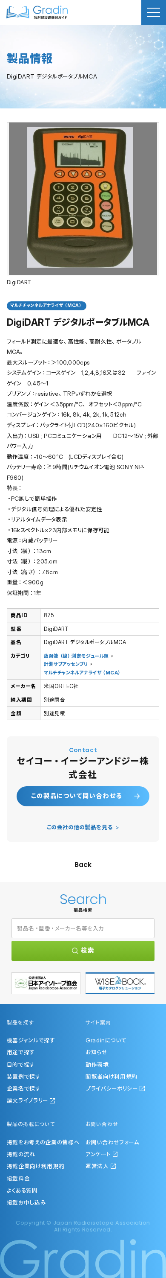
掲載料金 (18, 1178)
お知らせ (96, 1052)
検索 (87, 950)
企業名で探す (23, 1088)
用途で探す (20, 1052)
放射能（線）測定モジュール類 (76, 656)
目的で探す (20, 1064)
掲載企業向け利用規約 (36, 1166)
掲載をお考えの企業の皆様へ (43, 1142)
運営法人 (97, 1166)
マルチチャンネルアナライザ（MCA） (83, 673)
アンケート (98, 1154)
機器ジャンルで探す (31, 1040)
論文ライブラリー (27, 1100)
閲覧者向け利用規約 (111, 1076)
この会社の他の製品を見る (80, 827)
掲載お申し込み (26, 1202)
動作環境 (97, 1064)
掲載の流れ (21, 1154)
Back (83, 864)
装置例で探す (23, 1076)
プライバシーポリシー (112, 1088)
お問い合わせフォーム (113, 1142)
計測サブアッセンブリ (66, 664)
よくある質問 (22, 1190)
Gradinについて (106, 1040)
